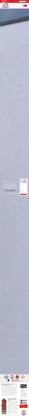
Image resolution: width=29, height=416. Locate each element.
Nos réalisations (10, 190)
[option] (14, 208)
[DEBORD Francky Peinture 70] (5, 6)
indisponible (4, 1)
